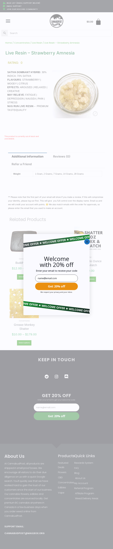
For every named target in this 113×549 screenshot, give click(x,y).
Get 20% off (56, 286)
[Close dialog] (87, 241)
